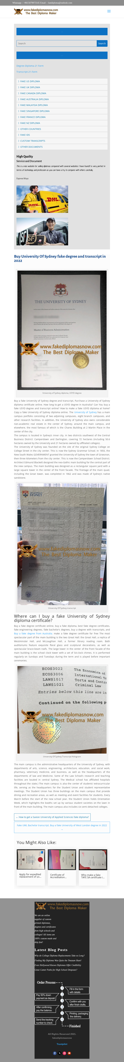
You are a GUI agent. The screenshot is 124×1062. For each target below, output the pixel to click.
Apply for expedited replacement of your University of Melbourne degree (30, 875)
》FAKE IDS (24, 134)
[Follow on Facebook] (55, 1053)
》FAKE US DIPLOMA (29, 81)
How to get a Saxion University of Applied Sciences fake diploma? (52, 817)
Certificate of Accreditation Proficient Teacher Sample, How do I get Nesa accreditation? (60, 876)
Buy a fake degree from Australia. (33, 633)
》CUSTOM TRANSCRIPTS (31, 140)
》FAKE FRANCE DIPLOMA (32, 117)
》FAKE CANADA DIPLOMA (32, 93)
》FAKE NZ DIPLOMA (29, 123)
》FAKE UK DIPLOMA (29, 87)
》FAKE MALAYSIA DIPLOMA (33, 105)
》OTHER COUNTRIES (29, 129)
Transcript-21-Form (26, 71)
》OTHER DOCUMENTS (30, 146)
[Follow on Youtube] (69, 1053)
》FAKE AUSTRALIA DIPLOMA (33, 99)
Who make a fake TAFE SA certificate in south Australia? (92, 876)
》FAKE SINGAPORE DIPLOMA (34, 111)
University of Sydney (85, 412)
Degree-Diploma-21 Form (30, 65)
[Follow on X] (59, 1053)
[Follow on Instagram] (64, 1053)
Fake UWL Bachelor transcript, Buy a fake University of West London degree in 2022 (62, 827)
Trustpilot (62, 1044)
